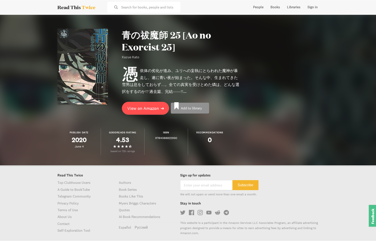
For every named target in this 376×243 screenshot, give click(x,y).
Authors (125, 182)
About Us (64, 217)
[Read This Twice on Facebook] (191, 212)
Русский (141, 227)
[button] (364, 231)
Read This (76, 7)
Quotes (124, 210)
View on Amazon (145, 108)
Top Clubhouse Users (74, 182)
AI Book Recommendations (139, 217)
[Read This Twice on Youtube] (209, 212)
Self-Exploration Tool (73, 230)
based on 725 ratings (123, 151)
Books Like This (131, 196)
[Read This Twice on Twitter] (182, 212)
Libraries (293, 7)
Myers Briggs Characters (137, 203)
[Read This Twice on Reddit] (217, 212)
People (258, 7)
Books (275, 7)
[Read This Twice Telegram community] (226, 212)
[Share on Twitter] (365, 21)
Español (125, 227)
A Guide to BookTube (73, 189)
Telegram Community (74, 196)
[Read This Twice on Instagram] (200, 212)
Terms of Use (67, 210)
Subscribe (245, 185)
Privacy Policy (68, 203)
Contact (63, 223)
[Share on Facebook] (365, 29)
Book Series (128, 189)
